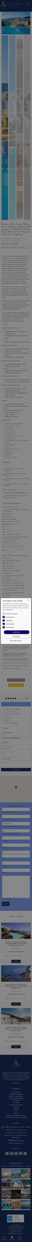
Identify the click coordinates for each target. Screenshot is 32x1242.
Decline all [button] (16, 636)
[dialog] (16, 621)
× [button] (28, 600)
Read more (10, 610)
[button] (16, 641)
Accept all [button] (16, 632)
